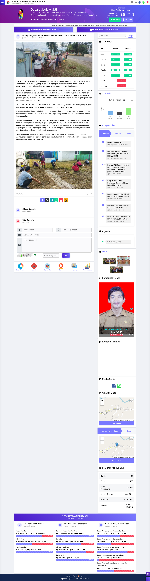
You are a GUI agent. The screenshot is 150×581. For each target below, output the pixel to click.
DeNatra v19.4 (83, 578)
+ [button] (102, 400)
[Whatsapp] (56, 200)
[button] (131, 2)
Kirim (66, 255)
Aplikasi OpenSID (68, 578)
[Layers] (131, 400)
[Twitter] (47, 200)
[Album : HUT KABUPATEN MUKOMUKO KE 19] (110, 261)
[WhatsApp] (143, 2)
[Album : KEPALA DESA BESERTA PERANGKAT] (116, 269)
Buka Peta (117, 423)
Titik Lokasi (116, 460)
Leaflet (115, 420)
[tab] (105, 133)
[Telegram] (52, 200)
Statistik (106, 93)
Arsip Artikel (108, 125)
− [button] (102, 403)
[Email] (61, 200)
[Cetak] (66, 200)
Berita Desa (20, 194)
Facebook (128, 19)
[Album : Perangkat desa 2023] (123, 261)
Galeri (105, 251)
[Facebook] (140, 2)
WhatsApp (116, 19)
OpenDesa (73, 576)
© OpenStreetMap (123, 420)
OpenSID (131, 420)
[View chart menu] (132, 100)
